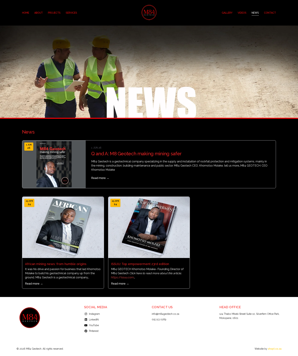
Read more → (100, 178)
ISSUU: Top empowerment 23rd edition (140, 264)
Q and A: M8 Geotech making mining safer (136, 154)
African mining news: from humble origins (55, 264)
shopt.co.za (274, 348)
